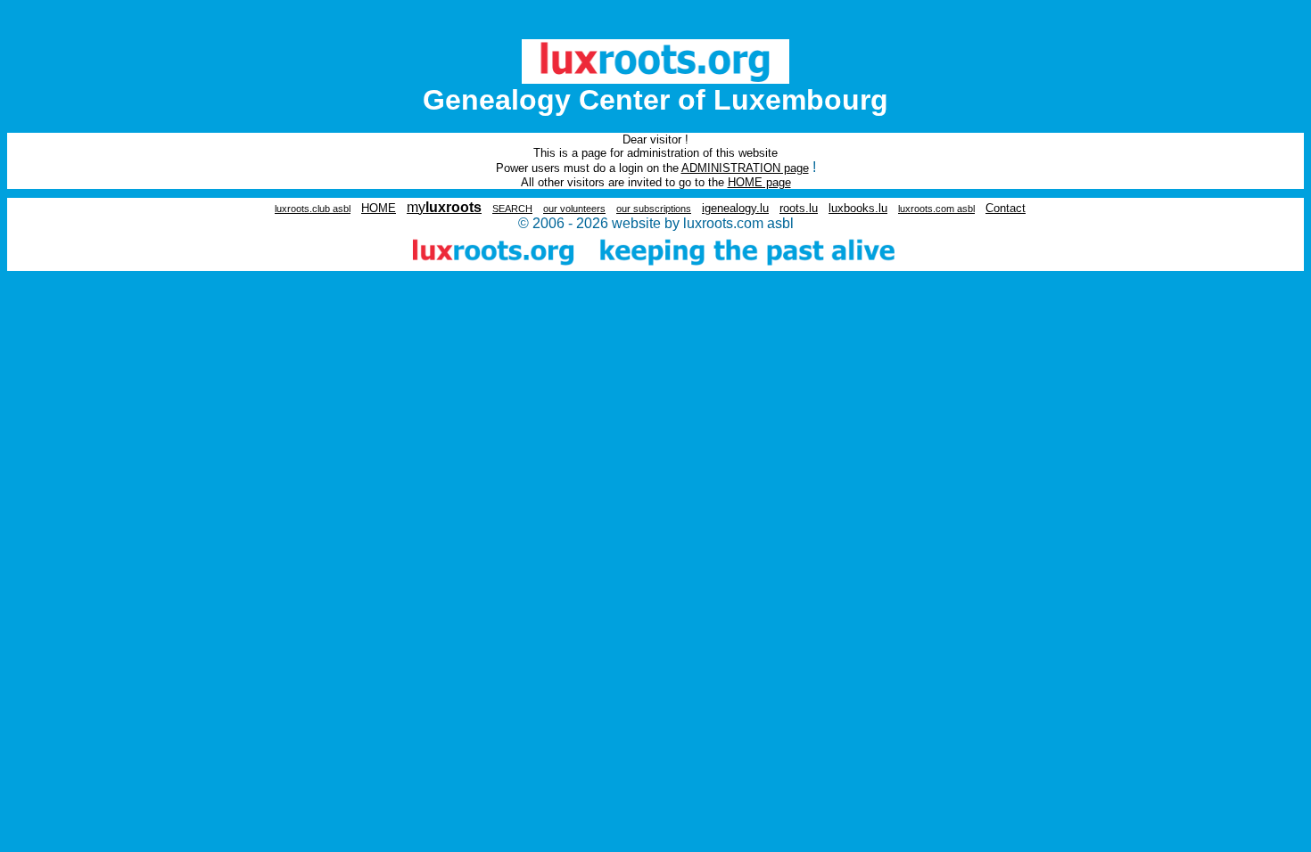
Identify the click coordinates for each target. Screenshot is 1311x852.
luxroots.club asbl (312, 208)
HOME (378, 208)
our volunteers (574, 208)
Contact (1005, 208)
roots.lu (798, 208)
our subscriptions (653, 208)
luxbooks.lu (858, 208)
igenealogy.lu (735, 208)
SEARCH (512, 208)
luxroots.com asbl (936, 208)
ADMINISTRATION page (745, 168)
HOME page (759, 182)
